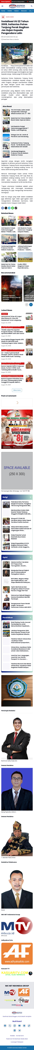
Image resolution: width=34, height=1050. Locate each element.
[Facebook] (2, 208)
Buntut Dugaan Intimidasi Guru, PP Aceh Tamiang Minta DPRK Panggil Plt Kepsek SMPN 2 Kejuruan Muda (12, 380)
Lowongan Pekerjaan (17, 1042)
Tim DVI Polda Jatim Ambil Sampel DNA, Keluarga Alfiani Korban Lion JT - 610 (20, 111)
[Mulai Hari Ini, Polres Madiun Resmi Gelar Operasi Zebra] (6, 120)
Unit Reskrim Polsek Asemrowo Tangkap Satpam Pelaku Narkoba (25, 230)
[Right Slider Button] (32, 11)
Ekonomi (24, 11)
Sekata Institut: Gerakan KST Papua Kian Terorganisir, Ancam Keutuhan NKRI (19, 564)
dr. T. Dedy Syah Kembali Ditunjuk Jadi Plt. (12, 350)
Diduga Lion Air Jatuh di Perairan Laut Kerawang (19, 136)
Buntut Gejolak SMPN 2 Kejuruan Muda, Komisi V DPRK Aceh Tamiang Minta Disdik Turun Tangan (12, 368)
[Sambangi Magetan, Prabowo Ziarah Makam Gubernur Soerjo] (6, 153)
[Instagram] (14, 1025)
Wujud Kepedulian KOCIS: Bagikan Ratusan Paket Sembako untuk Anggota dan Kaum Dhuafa (20, 545)
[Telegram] (9, 208)
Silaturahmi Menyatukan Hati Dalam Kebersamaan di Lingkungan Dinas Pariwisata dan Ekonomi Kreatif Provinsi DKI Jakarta (21, 528)
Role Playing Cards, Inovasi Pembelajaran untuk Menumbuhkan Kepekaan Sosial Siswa (20, 624)
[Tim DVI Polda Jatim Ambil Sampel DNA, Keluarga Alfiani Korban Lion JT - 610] (6, 112)
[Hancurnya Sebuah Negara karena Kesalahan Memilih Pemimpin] (6, 597)
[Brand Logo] (10, 992)
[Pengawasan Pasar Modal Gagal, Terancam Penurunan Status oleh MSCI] (6, 606)
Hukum (16, 11)
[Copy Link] (16, 208)
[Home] (3, 17)
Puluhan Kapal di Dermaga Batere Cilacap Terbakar (11, 297)
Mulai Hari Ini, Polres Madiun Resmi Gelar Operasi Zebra (21, 119)
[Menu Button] (2, 6)
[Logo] (17, 1012)
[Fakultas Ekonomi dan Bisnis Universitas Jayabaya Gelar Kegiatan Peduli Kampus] (6, 666)
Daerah (4, 314)
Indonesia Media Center (19, 1048)
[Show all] (30, 497)
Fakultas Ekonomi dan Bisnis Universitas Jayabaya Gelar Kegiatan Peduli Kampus (21, 665)
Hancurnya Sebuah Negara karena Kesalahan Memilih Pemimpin (20, 597)
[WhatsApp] (12, 208)
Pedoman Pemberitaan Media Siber (17, 1039)
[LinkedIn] (14, 1030)
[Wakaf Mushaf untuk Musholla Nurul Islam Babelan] (6, 537)
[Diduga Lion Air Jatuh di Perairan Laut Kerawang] (6, 137)
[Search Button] (31, 6)
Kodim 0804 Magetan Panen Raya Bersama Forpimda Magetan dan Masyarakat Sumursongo (24, 266)
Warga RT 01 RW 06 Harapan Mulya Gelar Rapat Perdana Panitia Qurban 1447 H (21, 520)
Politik (10, 11)
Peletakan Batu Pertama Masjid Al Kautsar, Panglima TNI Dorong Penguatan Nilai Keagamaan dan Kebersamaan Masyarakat (21, 504)
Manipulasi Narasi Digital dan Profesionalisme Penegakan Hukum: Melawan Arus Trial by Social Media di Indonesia (20, 572)
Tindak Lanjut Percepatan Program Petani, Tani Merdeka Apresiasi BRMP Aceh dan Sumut (12, 331)
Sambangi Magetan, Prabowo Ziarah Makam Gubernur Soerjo (19, 153)
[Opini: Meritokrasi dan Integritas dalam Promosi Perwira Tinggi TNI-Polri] (6, 589)
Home (3, 11)
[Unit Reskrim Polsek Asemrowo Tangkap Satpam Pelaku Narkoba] (25, 221)
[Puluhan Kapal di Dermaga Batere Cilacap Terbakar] (11, 288)
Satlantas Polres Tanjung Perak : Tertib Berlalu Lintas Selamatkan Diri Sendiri (20, 145)
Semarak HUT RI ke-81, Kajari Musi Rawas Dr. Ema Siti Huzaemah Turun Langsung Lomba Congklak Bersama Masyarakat (11, 318)
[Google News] (24, 1025)
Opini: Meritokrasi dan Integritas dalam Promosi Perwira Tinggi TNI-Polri (20, 589)
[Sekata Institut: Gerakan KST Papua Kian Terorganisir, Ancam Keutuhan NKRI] (6, 564)
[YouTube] (19, 1025)
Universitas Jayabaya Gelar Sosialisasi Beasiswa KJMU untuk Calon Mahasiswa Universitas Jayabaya (21, 649)
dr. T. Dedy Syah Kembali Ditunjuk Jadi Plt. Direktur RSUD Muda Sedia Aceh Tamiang (12, 354)
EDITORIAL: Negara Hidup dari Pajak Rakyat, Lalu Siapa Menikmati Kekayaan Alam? (21, 580)
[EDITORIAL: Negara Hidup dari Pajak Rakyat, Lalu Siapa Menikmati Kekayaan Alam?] (6, 581)
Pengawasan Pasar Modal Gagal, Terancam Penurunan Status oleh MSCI (21, 605)
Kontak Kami (20, 1036)
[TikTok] (29, 1025)
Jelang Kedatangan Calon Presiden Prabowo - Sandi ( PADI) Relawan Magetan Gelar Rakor (25, 248)
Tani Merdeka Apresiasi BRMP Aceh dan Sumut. (11, 327)
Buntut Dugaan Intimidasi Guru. (12, 376)
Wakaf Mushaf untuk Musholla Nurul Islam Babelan (18, 537)
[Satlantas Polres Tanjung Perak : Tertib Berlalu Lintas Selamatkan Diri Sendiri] (6, 145)
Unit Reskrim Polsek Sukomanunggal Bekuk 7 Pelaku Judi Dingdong (19, 128)
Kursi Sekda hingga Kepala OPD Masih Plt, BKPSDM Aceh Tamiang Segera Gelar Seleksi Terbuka (12, 341)
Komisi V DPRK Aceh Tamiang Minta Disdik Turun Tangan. (11, 364)
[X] (6, 208)
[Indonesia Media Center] (17, 6)
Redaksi (12, 1036)
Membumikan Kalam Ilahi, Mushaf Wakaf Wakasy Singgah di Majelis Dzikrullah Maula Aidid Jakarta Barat (21, 512)
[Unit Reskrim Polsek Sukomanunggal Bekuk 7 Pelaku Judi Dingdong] (6, 129)
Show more (17, 390)
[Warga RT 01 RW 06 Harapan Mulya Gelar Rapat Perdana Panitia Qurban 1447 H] (6, 521)
